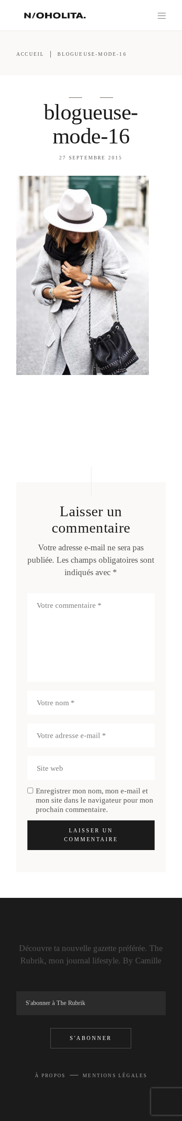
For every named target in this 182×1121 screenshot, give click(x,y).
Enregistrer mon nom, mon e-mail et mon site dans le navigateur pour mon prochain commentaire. (94, 800)
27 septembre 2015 (90, 157)
